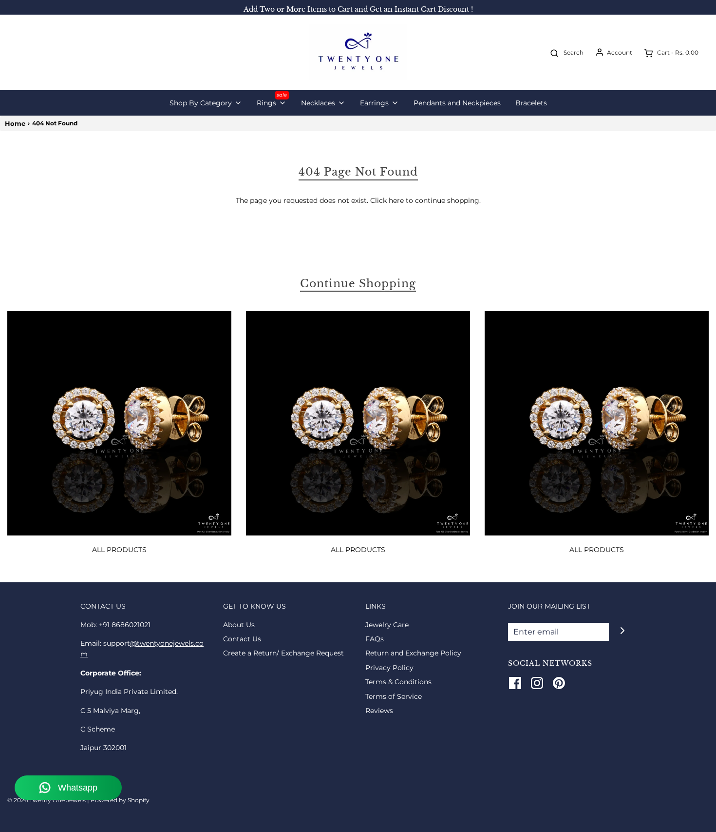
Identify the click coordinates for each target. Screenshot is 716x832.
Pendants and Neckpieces (457, 103)
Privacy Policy (389, 667)
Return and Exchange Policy (413, 653)
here (396, 200)
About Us (239, 624)
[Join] (622, 630)
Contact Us (242, 638)
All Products (119, 549)
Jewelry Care (387, 624)
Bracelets (531, 103)
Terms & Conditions (398, 681)
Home (15, 123)
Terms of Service (393, 696)
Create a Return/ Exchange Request (283, 653)
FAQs (374, 638)
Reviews (379, 710)
